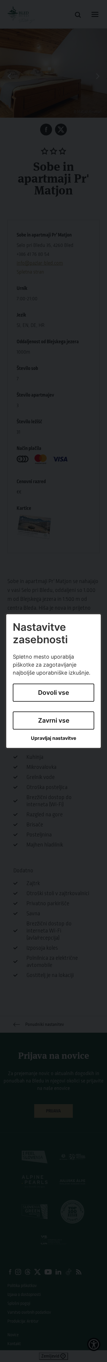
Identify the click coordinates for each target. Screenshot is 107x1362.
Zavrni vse (53, 720)
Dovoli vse (53, 692)
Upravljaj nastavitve (53, 738)
